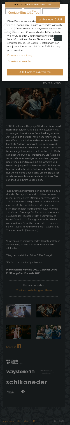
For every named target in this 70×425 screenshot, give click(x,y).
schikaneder (13, 11)
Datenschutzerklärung (19, 55)
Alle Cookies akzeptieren (35, 72)
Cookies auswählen (20, 61)
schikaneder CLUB (50, 20)
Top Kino (32, 11)
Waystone (50, 11)
